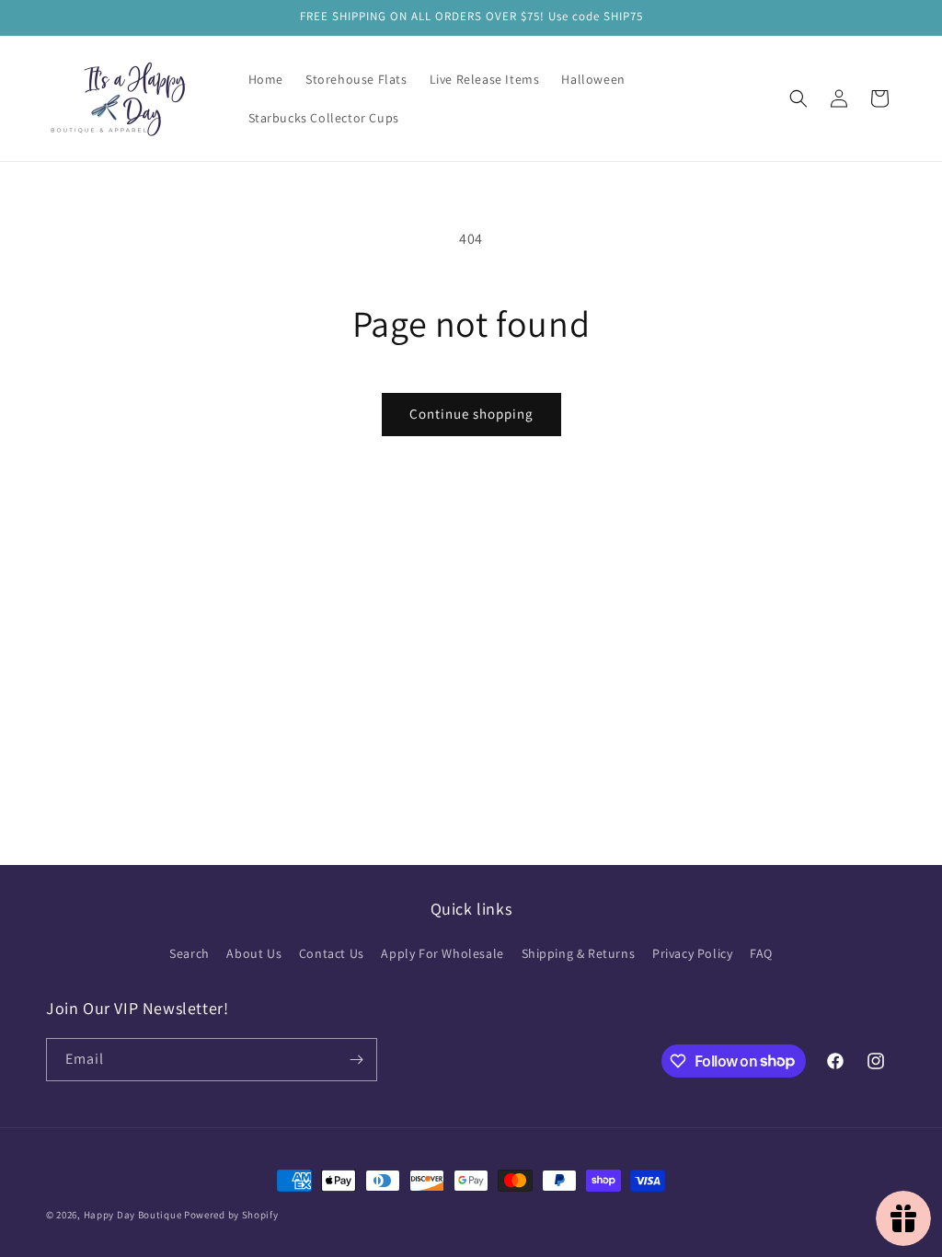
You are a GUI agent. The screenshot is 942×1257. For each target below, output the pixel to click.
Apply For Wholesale (442, 953)
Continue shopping (471, 413)
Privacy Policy (692, 953)
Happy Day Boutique (133, 1214)
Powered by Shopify (231, 1214)
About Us (253, 953)
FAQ (761, 953)
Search (189, 953)
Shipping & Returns (579, 953)
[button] (798, 98)
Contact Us (331, 953)
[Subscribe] (356, 1059)
